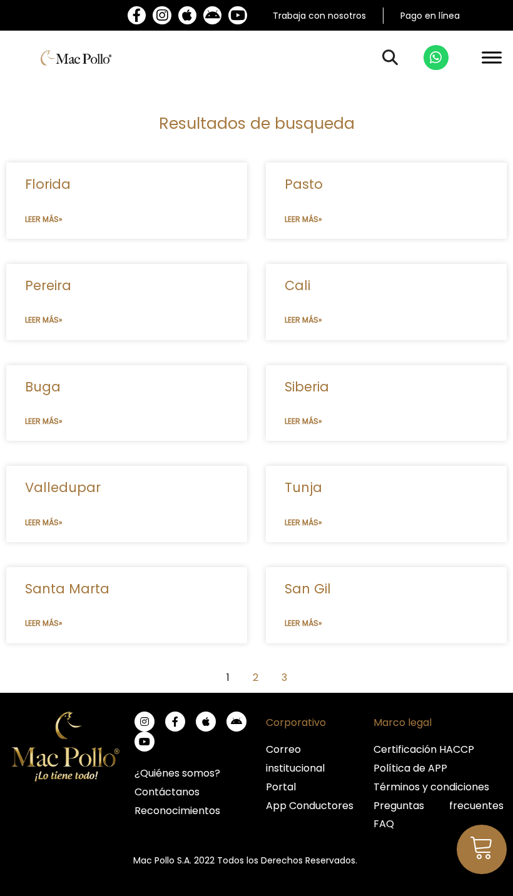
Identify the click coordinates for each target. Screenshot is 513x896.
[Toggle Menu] (492, 58)
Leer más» (44, 219)
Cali (297, 285)
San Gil (308, 589)
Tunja (303, 487)
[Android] (212, 15)
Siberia (307, 387)
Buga (43, 387)
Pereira (48, 285)
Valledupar (63, 487)
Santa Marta (67, 589)
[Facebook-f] (137, 15)
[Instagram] (162, 15)
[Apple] (187, 15)
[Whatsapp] (436, 57)
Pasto (304, 184)
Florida (48, 184)
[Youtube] (237, 15)
